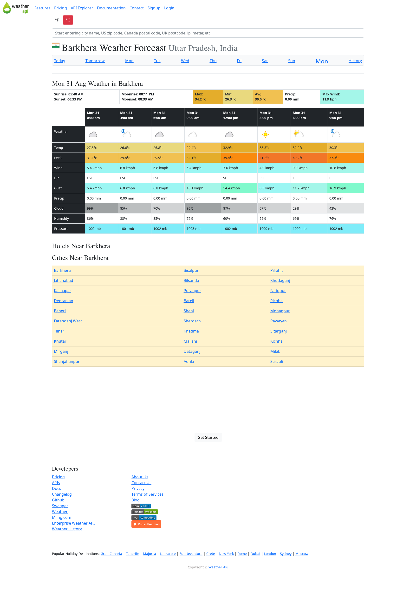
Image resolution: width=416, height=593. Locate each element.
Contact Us (141, 482)
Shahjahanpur (67, 361)
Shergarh (192, 321)
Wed (185, 60)
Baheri (60, 310)
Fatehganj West (68, 321)
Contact (137, 8)
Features (42, 8)
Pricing (60, 8)
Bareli (189, 300)
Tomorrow (95, 60)
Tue (157, 60)
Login (169, 8)
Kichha (276, 341)
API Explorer (82, 8)
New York (226, 553)
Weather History (67, 529)
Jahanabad (63, 280)
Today (59, 60)
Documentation (111, 8)
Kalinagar (62, 290)
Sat (265, 60)
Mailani (190, 341)
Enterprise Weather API (73, 523)
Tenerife (132, 553)
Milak (275, 351)
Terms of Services (147, 494)
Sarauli (276, 361)
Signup (154, 8)
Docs (56, 488)
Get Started (208, 437)
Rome (242, 553)
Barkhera (62, 270)
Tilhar (59, 331)
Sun (291, 60)
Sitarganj (278, 331)
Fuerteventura (191, 553)
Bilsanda (191, 280)
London (270, 553)
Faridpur (278, 290)
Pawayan (278, 321)
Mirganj (61, 351)
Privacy (137, 488)
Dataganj (192, 351)
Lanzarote (168, 553)
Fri (239, 60)
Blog (135, 500)
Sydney (286, 553)
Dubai (255, 553)
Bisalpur (191, 270)
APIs (56, 482)
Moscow (301, 553)
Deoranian (63, 300)
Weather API (218, 567)
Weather (60, 511)
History (355, 60)
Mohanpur (280, 310)
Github (58, 500)
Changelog (62, 494)
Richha (276, 300)
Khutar (60, 341)
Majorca (149, 553)
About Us (139, 477)
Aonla (189, 361)
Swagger (60, 505)
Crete (210, 553)
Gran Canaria (111, 553)
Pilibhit (276, 270)
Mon (129, 60)
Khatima (191, 331)
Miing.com (61, 517)
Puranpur (192, 290)
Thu (213, 60)
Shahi (189, 310)
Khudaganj (280, 280)
